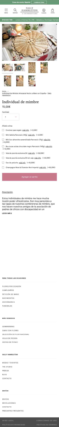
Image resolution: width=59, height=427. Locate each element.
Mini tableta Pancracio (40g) (24, 135)
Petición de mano (10, 294)
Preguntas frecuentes (12, 411)
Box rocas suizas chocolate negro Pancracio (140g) (27, 147)
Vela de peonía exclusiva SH (25, 153)
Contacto (7, 378)
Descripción (7, 192)
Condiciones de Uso (47, 421)
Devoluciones (9, 403)
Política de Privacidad (13, 425)
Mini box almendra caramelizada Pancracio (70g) (26, 141)
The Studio (7, 367)
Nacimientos (8, 298)
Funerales (7, 306)
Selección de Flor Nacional (15, 334)
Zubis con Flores (10, 330)
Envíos (5, 399)
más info (25, 130)
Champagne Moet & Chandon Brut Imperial (30, 167)
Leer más (7, 213)
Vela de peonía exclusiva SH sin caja (28, 158)
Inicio (4, 91)
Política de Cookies (47, 425)
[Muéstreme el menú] (6, 10)
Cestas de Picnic (10, 342)
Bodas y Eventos (10, 363)
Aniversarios (8, 302)
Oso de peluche (20, 163)
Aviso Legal (8, 421)
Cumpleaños (8, 290)
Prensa (5, 370)
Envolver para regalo (21, 130)
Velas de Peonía (9, 338)
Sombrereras (8, 326)
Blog (4, 374)
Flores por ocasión (11, 286)
